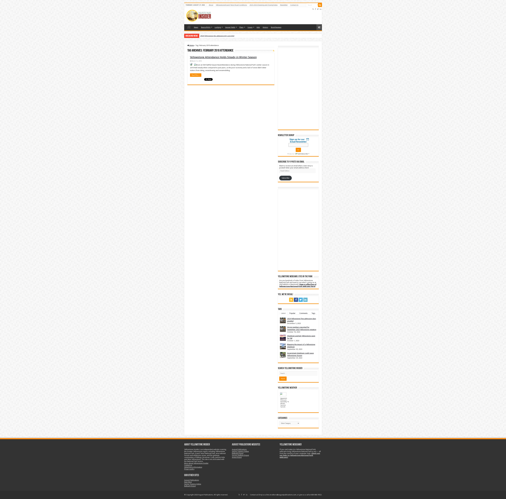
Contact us (188, 465)
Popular (292, 313)
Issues (250, 27)
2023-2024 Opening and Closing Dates (264, 5)
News (196, 27)
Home (189, 27)
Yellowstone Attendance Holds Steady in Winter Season (223, 57)
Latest (283, 313)
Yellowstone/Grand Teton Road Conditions (231, 5)
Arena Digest (237, 457)
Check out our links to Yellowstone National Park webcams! (300, 455)
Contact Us (294, 5)
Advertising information (193, 467)
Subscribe (285, 178)
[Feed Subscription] (273, 51)
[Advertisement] (264, 16)
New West (188, 482)
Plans (241, 27)
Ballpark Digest (190, 486)
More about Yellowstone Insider (196, 463)
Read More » (196, 75)
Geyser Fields (230, 27)
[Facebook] (315, 9)
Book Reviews (276, 27)
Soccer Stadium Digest (240, 455)
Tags (313, 313)
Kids (258, 27)
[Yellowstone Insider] (198, 15)
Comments (303, 313)
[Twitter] (318, 9)
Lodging (218, 27)
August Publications (191, 480)
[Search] (320, 5)
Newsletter (284, 5)
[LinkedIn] (321, 9)
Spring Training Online (192, 484)
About (211, 5)
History (265, 27)
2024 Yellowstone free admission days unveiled (217, 36)
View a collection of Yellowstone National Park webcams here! (297, 285)
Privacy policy (189, 469)
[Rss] (313, 9)
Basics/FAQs (205, 27)
